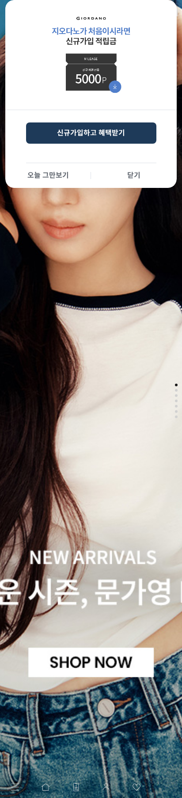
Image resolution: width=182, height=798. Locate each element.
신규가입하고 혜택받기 (91, 132)
